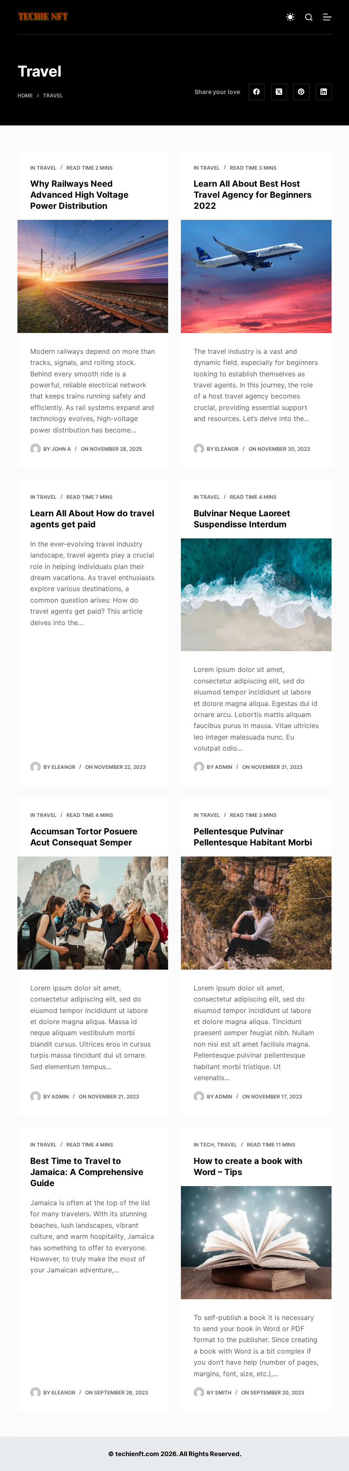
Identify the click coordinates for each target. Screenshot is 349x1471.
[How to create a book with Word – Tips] (256, 1242)
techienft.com (137, 1454)
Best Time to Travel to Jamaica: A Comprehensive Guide (86, 1172)
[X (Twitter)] (279, 92)
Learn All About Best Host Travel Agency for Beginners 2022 (253, 195)
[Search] (308, 17)
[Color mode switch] (290, 17)
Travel (47, 168)
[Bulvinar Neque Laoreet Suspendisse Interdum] (256, 595)
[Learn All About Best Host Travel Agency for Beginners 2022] (256, 276)
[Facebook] (257, 92)
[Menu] (327, 17)
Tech (207, 1144)
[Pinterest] (301, 92)
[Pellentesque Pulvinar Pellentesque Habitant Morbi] (256, 913)
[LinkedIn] (324, 92)
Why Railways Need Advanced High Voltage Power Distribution (79, 195)
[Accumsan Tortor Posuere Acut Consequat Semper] (92, 913)
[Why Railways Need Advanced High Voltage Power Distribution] (92, 276)
